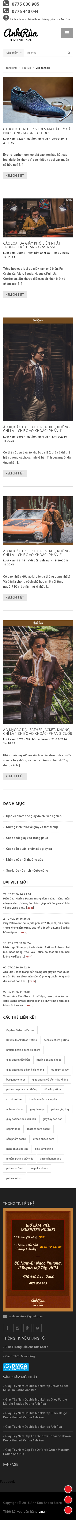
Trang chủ (10, 67)
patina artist (14, 1178)
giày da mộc (37, 1109)
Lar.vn (42, 1512)
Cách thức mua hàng (20, 1356)
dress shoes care (43, 1138)
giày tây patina (44, 1148)
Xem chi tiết (15, 176)
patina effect (14, 1168)
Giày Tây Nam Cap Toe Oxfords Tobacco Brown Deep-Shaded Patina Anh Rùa (37, 1438)
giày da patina (52, 1089)
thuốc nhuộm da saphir (43, 1099)
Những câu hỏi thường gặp (24, 860)
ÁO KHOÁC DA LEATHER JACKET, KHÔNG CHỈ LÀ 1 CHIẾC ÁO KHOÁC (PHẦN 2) (36, 553)
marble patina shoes (49, 1059)
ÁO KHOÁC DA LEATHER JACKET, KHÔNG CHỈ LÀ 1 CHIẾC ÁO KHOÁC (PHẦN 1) (36, 429)
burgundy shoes (16, 1079)
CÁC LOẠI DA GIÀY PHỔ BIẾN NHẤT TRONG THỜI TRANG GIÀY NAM (32, 245)
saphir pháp (13, 1128)
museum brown (60, 1069)
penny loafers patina (56, 1040)
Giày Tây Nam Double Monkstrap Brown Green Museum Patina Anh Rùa (36, 1388)
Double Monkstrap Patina (21, 1040)
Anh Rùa (66, 19)
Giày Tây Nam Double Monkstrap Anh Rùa (33, 1427)
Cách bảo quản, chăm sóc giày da (29, 849)
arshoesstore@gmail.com (25, 1316)
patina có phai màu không (21, 1089)
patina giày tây (60, 1109)
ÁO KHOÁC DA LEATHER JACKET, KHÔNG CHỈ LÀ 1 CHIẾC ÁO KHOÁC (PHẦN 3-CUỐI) (37, 731)
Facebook (7, 1482)
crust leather (14, 1099)
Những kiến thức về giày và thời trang (32, 827)
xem (30, 908)
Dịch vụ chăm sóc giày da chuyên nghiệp (33, 816)
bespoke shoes (39, 1168)
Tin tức (26, 67)
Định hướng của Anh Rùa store (26, 1347)
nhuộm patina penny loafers (23, 1049)
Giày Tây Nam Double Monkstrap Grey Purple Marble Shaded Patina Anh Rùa (35, 1402)
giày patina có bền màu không (50, 1079)
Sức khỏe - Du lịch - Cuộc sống (27, 870)
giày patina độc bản (18, 1059)
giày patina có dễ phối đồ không (25, 1069)
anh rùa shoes (14, 1109)
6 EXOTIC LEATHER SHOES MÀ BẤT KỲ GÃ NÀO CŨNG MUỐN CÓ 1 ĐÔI (37, 131)
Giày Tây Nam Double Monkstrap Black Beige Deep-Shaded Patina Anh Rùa (35, 1415)
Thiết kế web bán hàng (20, 1512)
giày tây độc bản (52, 1119)
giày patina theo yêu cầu (21, 1119)
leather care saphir (38, 1128)
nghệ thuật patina (17, 1148)
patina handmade (50, 1158)
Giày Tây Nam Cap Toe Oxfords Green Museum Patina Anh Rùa (36, 1452)
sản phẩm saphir (16, 1138)
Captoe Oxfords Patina (20, 1030)
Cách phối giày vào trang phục (27, 838)
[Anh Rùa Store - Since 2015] (20, 34)
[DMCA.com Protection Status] (16, 1367)
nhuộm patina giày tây (19, 1158)
